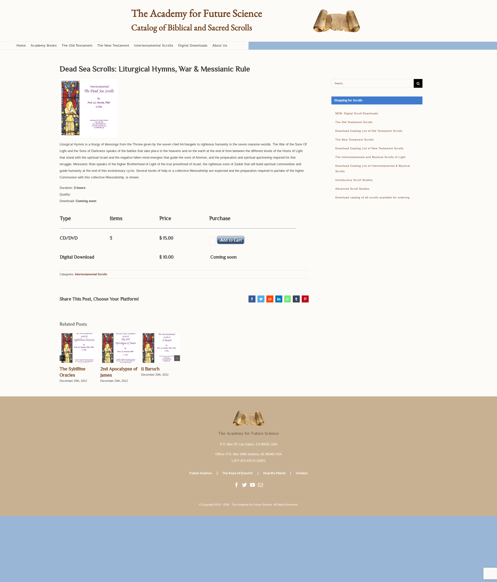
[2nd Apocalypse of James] (119, 348)
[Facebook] (236, 484)
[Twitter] (244, 484)
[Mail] (260, 484)
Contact (302, 473)
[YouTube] (252, 484)
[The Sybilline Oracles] (79, 348)
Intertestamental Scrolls (91, 274)
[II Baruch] (160, 348)
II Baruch (150, 368)
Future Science (200, 473)
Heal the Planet (274, 473)
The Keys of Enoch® (237, 473)
